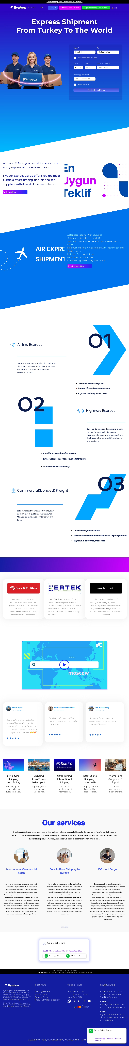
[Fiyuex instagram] (74, 1001)
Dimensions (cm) (103, 63)
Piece (76, 63)
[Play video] (64, 665)
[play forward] (86, 1007)
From (76, 48)
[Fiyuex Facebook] (84, 1001)
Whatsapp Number (81, 75)
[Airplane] (44, 943)
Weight (87, 63)
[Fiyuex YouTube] (89, 1001)
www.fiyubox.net (72, 1039)
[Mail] (46, 956)
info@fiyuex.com (112, 997)
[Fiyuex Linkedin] (79, 1001)
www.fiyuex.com (55, 1039)
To (98, 48)
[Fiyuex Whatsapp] (69, 1001)
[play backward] (71, 1007)
